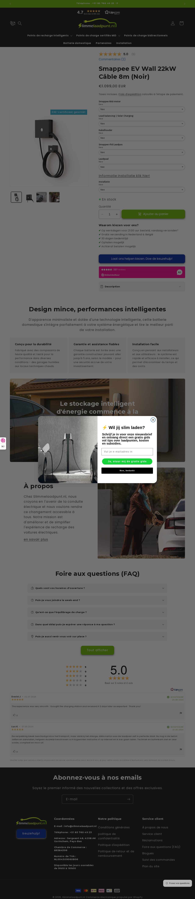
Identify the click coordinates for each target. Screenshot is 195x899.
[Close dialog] (153, 420)
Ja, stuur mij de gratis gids (127, 461)
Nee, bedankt (127, 471)
